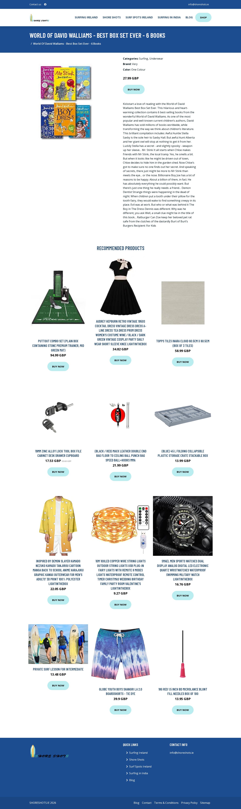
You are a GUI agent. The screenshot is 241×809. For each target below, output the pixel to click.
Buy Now (134, 89)
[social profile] (45, 4)
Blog (189, 17)
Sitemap (205, 803)
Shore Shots (112, 17)
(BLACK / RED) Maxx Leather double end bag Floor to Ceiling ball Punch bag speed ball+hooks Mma (120, 455)
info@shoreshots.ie (198, 4)
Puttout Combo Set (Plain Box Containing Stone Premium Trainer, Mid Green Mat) (58, 345)
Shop (203, 17)
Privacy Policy (189, 803)
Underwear (156, 58)
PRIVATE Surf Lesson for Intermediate (58, 669)
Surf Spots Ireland (139, 17)
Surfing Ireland (86, 17)
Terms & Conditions (166, 803)
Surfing (143, 58)
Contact (146, 803)
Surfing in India (169, 17)
